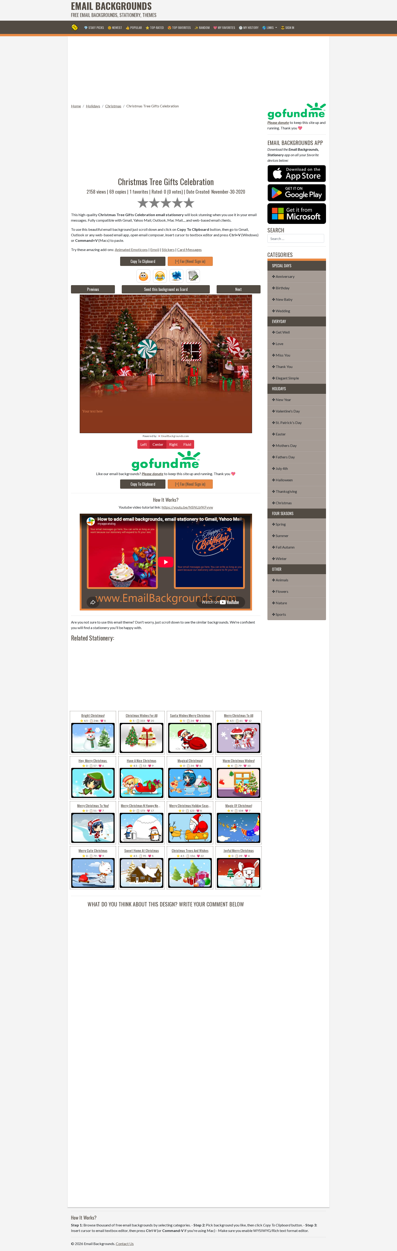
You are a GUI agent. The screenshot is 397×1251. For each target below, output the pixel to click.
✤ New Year (281, 399)
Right (173, 444)
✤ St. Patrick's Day (287, 422)
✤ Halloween (282, 480)
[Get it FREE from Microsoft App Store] (296, 213)
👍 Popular (134, 27)
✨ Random (202, 27)
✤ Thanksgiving (284, 491)
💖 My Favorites (224, 27)
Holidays (93, 106)
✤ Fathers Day (283, 457)
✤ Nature (279, 603)
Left (143, 444)
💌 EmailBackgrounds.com (173, 436)
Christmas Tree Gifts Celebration (152, 106)
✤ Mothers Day (284, 445)
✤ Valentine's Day (286, 411)
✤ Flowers (280, 591)
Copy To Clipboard (142, 261)
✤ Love (277, 343)
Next (238, 289)
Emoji (154, 249)
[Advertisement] (242, 10)
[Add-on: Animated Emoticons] (143, 275)
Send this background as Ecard (166, 289)
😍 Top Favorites (179, 27)
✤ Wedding (281, 311)
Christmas (113, 106)
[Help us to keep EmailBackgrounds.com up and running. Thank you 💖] (165, 461)
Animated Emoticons (131, 249)
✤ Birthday (280, 288)
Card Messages (189, 249)
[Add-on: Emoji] (160, 275)
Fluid (187, 444)
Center (158, 444)
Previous (93, 289)
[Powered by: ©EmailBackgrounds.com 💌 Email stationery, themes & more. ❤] (166, 350)
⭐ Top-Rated (154, 27)
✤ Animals (280, 580)
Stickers (168, 249)
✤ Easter (279, 434)
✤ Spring (279, 524)
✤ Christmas (282, 503)
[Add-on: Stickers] (176, 275)
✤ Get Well (281, 332)
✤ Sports (279, 614)
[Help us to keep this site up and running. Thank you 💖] (296, 110)
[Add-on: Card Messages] (193, 275)
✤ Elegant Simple (285, 378)
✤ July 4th (280, 468)
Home (76, 106)
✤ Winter (279, 558)
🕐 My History (248, 27)
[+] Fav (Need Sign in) (190, 261)
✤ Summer (280, 535)
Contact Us (125, 1243)
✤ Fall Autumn (283, 547)
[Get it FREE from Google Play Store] (296, 192)
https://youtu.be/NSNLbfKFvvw (187, 507)
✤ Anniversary (283, 276)
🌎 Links (268, 27)
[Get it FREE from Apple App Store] (296, 173)
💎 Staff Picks (94, 27)
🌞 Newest (115, 27)
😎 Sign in (287, 27)
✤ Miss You (281, 355)
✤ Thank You (282, 366)
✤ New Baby (282, 299)
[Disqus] (166, 965)
